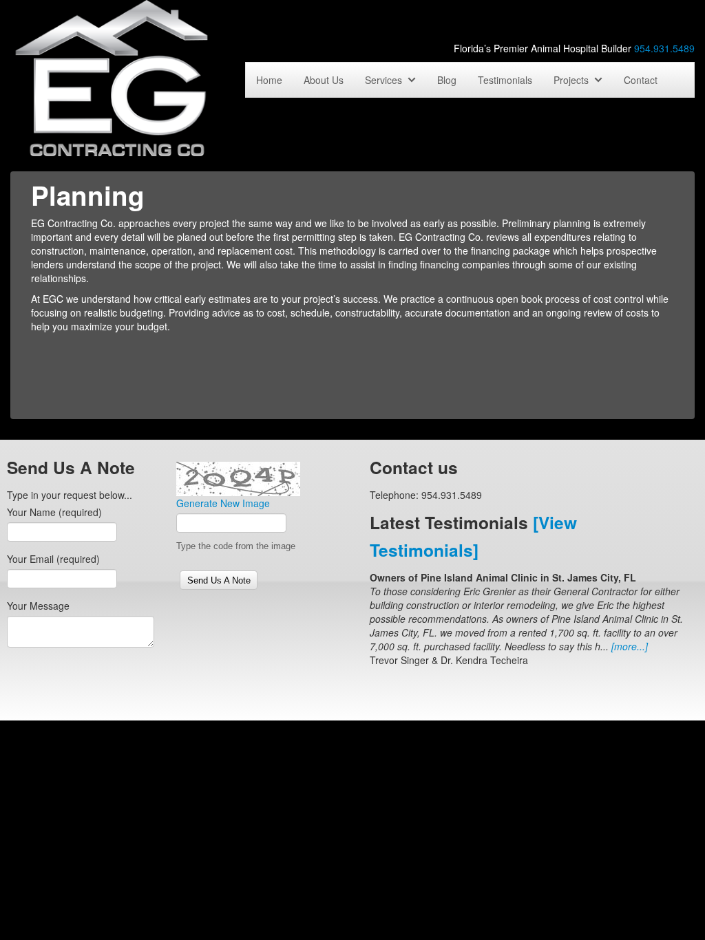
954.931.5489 (664, 48)
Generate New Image (223, 503)
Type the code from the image (235, 546)
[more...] (629, 646)
